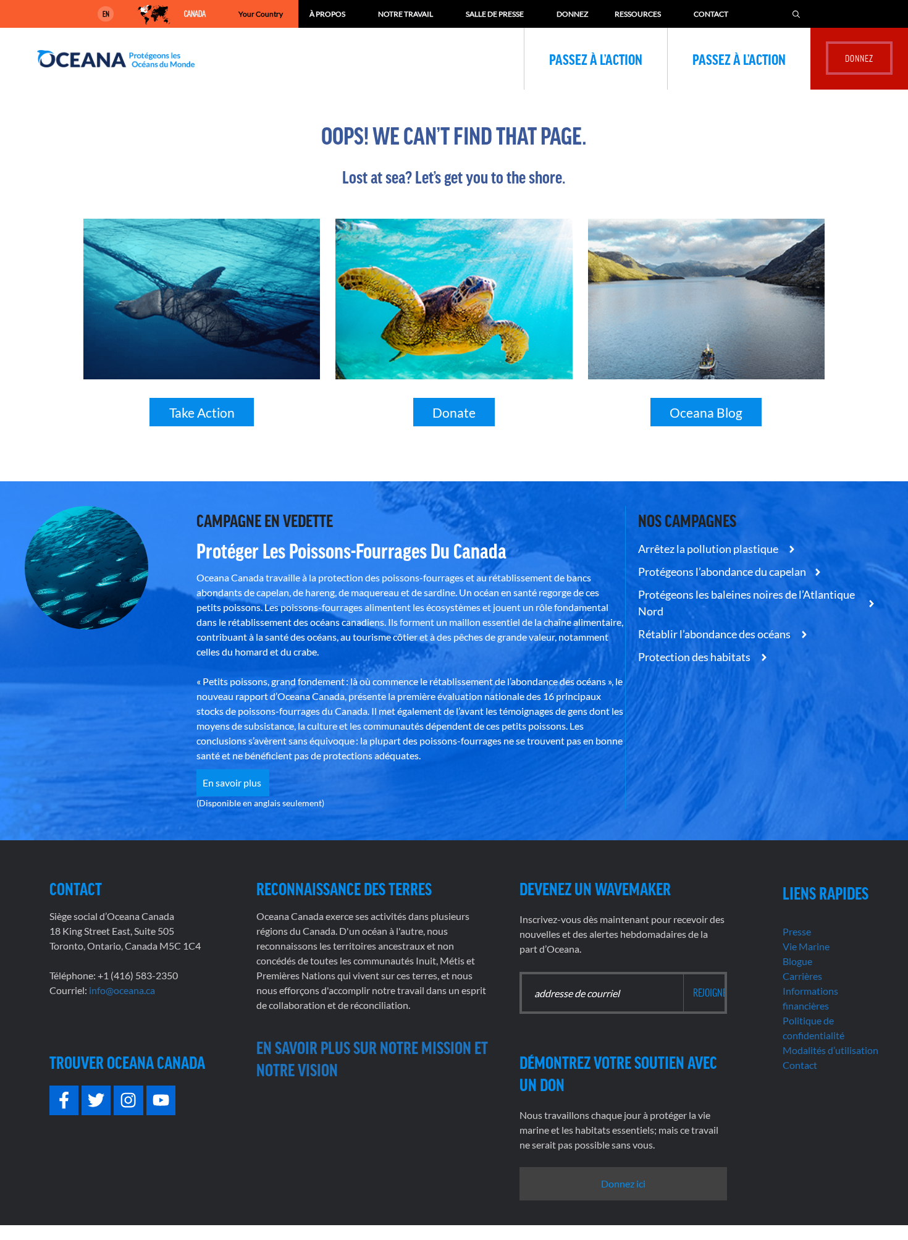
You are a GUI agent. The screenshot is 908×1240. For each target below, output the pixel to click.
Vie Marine (806, 946)
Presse (797, 931)
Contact (711, 14)
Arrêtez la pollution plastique (709, 548)
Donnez (572, 14)
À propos (327, 14)
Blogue (797, 961)
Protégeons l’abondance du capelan (722, 571)
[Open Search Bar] (796, 14)
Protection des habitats (695, 657)
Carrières (802, 976)
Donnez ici (623, 1183)
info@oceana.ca (122, 990)
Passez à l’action (595, 59)
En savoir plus (233, 782)
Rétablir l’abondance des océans (715, 634)
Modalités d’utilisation (830, 1050)
